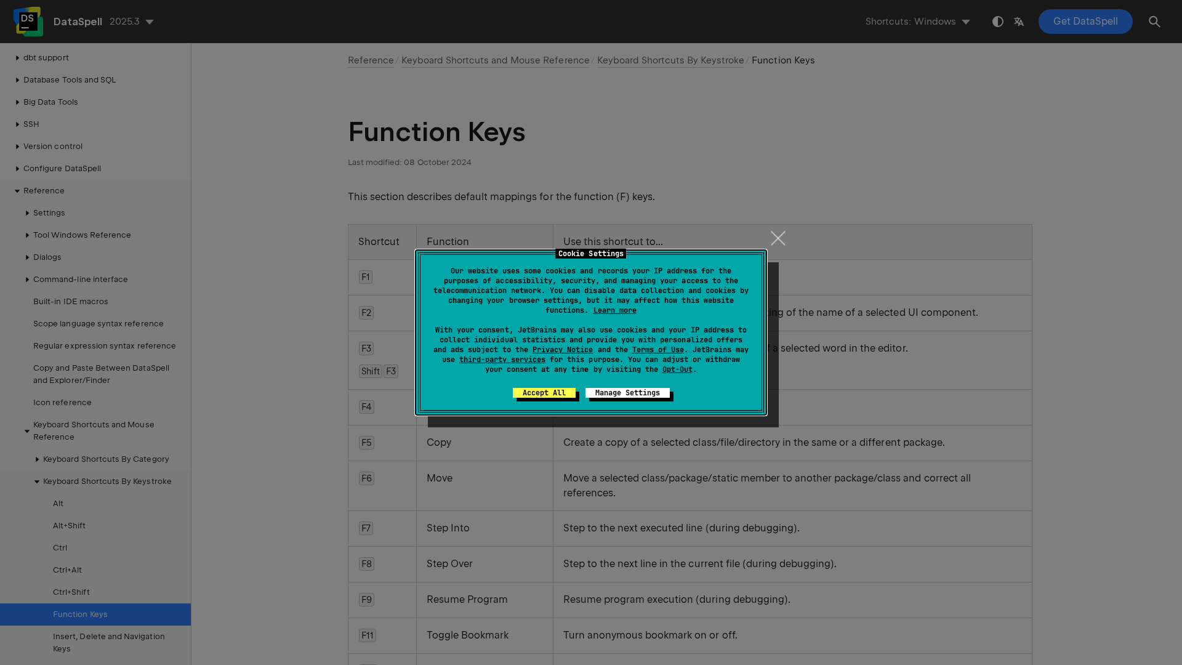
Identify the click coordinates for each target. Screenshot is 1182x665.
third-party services (502, 360)
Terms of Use (658, 350)
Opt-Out (677, 369)
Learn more (615, 310)
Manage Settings (627, 393)
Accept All (544, 393)
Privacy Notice (563, 350)
